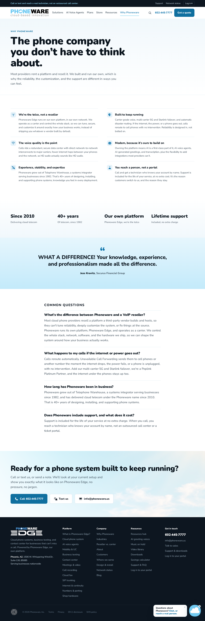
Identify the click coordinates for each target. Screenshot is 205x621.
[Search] (150, 13)
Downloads (137, 554)
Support (159, 3)
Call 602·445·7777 (31, 499)
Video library (137, 549)
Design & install (105, 565)
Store (99, 12)
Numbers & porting (72, 590)
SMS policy (91, 612)
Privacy (61, 612)
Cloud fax (67, 575)
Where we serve (105, 559)
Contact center (70, 559)
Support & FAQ (139, 565)
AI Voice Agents (75, 12)
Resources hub (138, 534)
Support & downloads (176, 550)
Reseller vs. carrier (106, 544)
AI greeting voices (140, 539)
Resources (111, 12)
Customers (102, 554)
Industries (102, 539)
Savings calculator (140, 559)
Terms (51, 612)
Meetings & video (71, 565)
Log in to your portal (141, 570)
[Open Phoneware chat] (195, 611)
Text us (63, 499)
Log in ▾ (189, 3)
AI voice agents (70, 544)
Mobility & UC (69, 549)
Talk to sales (171, 545)
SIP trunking (68, 580)
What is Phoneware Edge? (76, 534)
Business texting (71, 554)
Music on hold (138, 544)
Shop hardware (70, 595)
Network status (173, 3)
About (100, 549)
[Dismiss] (184, 607)
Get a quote (184, 12)
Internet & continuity (72, 585)
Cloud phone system (73, 539)
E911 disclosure (75, 612)
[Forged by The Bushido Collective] (14, 612)
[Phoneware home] (30, 12)
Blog (99, 575)
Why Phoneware (129, 12)
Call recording (69, 570)
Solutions (57, 12)
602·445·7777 (163, 12)
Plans (90, 12)
